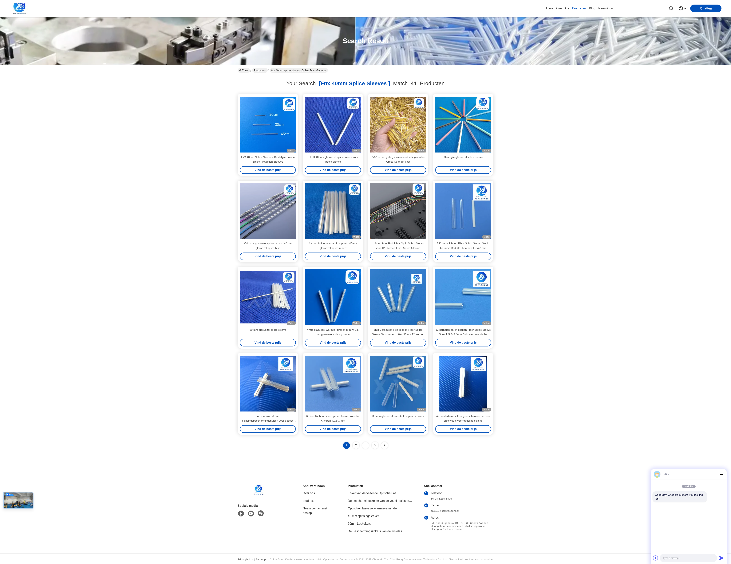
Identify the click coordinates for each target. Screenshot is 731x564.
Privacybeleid (246, 559)
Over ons (309, 493)
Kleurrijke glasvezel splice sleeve (463, 157)
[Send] (721, 558)
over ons (562, 8)
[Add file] (655, 558)
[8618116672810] (250, 513)
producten (579, 8)
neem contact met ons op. (607, 8)
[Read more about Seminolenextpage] (375, 445)
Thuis (549, 8)
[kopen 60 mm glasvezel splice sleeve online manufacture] (268, 297)
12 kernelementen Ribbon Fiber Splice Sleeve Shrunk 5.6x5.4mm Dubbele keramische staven (463, 334)
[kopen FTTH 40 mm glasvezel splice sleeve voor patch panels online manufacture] (333, 125)
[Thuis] (258, 494)
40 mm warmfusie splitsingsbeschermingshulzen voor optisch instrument (268, 421)
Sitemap (261, 559)
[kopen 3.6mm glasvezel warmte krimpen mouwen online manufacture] (398, 383)
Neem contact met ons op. (315, 511)
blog (592, 8)
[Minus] (721, 474)
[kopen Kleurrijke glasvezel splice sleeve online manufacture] (463, 125)
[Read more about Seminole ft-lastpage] (384, 445)
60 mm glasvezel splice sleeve (268, 329)
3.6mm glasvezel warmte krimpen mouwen (398, 416)
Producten (260, 70)
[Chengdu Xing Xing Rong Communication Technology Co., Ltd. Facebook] (241, 513)
